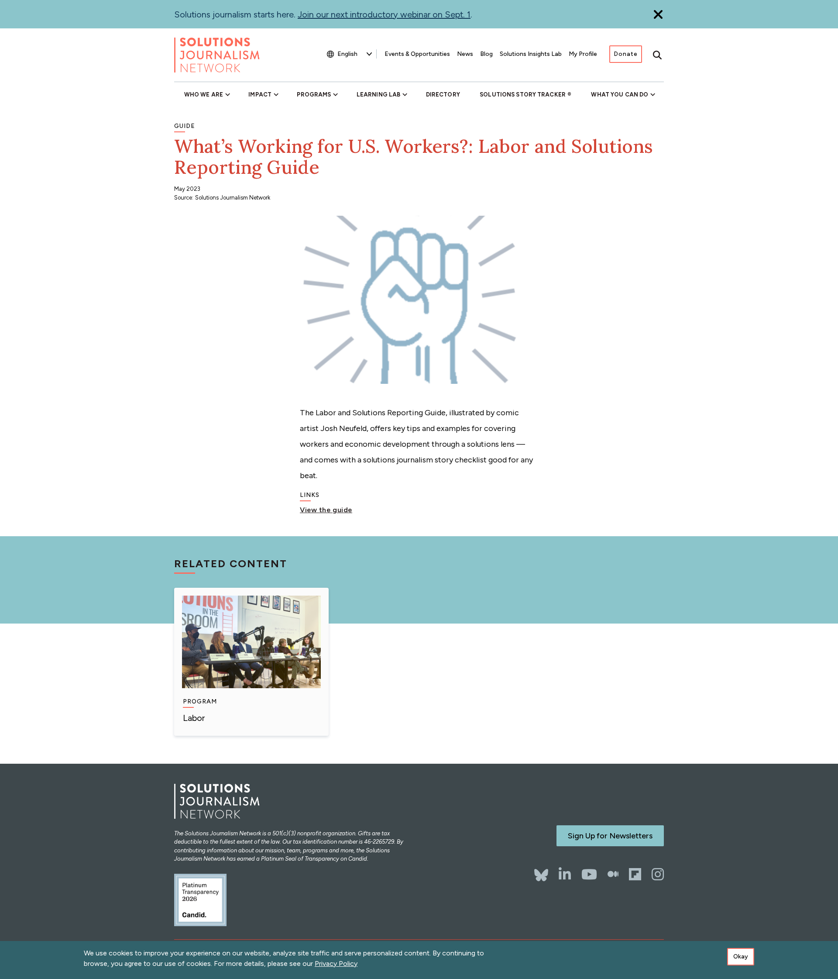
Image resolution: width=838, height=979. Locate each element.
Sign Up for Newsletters (610, 836)
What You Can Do (619, 94)
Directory (443, 94)
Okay (740, 956)
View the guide (326, 510)
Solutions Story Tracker (523, 94)
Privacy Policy (336, 963)
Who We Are (203, 94)
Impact (259, 94)
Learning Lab (378, 94)
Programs (314, 94)
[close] (658, 14)
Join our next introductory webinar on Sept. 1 (384, 14)
